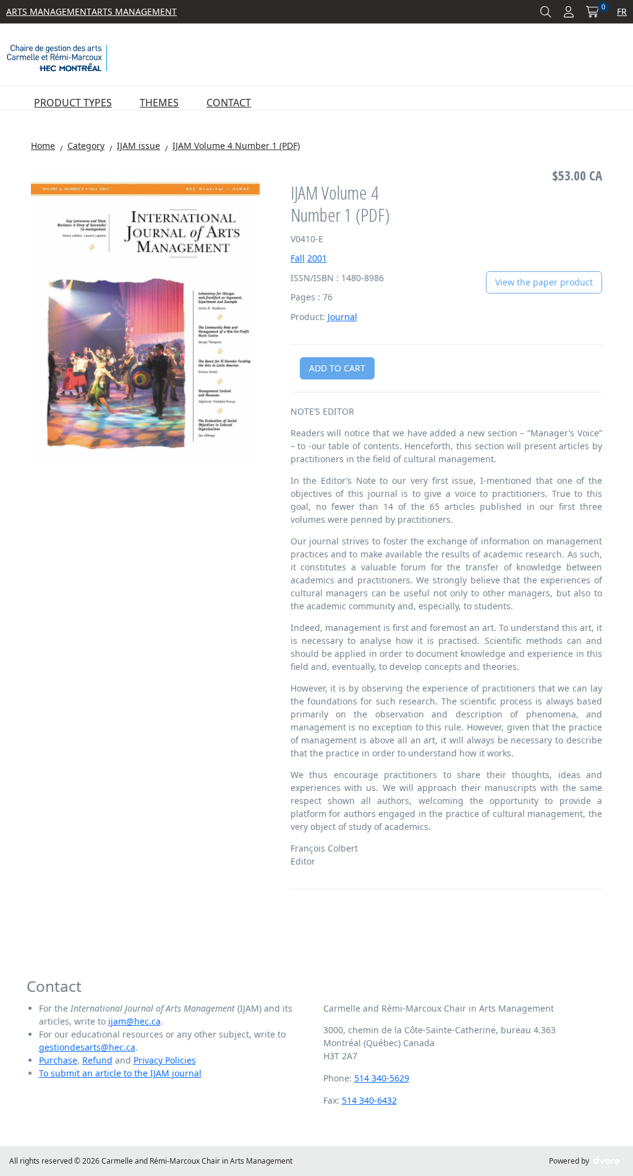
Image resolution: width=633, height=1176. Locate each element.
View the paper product (544, 282)
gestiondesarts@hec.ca (87, 1047)
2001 (317, 258)
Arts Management (48, 11)
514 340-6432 (369, 1100)
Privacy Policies (165, 1060)
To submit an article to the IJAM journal (120, 1073)
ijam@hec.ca (134, 1021)
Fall (298, 258)
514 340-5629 (381, 1078)
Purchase (58, 1060)
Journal (342, 317)
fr (622, 11)
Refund (97, 1060)
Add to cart (337, 368)
